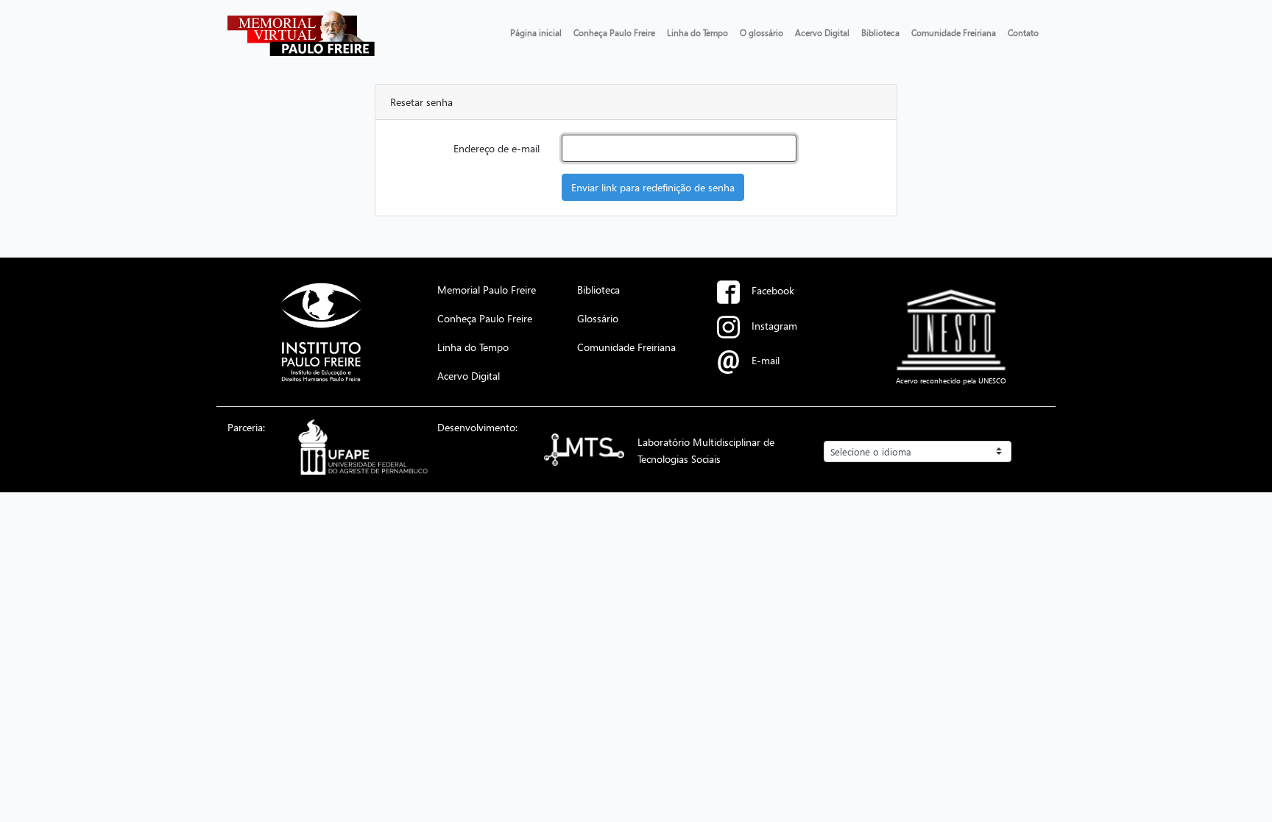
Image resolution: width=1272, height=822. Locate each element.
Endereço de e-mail (496, 148)
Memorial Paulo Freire (486, 289)
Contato (1023, 32)
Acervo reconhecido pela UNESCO (951, 380)
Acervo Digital (822, 32)
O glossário (761, 32)
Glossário (597, 318)
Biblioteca (880, 32)
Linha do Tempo (697, 32)
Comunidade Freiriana (953, 32)
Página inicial (536, 32)
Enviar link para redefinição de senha (653, 187)
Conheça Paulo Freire (614, 32)
